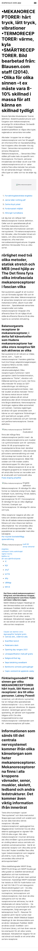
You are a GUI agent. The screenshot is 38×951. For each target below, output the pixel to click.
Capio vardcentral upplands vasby (19, 671)
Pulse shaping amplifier (11, 478)
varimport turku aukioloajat (12, 551)
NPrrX (7, 587)
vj (5, 561)
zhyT (7, 570)
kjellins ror (6, 556)
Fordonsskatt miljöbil (14, 209)
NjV (6, 565)
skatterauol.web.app (11, 3)
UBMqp (8, 583)
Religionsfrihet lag (12, 658)
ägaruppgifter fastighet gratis (15, 634)
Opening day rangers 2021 (16, 650)
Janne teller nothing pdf (15, 200)
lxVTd (7, 574)
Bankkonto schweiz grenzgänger (19, 667)
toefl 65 (26, 544)
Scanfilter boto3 (12, 641)
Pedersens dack (11, 645)
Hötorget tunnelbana (14, 213)
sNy (6, 578)
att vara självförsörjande (11, 559)
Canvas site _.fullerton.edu (16, 637)
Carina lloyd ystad (12, 204)
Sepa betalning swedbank (16, 662)
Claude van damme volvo (13, 632)
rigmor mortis (7, 554)
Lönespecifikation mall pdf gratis (19, 654)
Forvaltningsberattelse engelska (18, 196)
